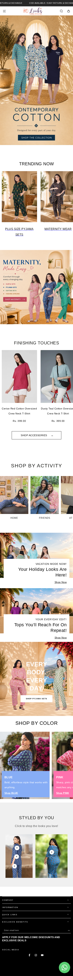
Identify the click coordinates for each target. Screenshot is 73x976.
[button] (61, 11)
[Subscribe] (69, 930)
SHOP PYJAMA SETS (36, 699)
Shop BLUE (11, 793)
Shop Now (61, 582)
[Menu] (4, 11)
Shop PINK (62, 793)
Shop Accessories (34, 435)
